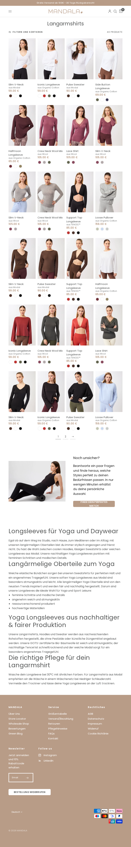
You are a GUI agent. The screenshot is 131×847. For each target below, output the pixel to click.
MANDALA (15, 707)
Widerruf (93, 728)
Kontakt (53, 738)
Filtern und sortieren (28, 32)
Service (53, 707)
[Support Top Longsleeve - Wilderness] (80, 258)
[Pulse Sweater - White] (80, 58)
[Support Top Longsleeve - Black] (80, 192)
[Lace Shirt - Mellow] (80, 125)
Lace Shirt (72, 151)
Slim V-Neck (16, 84)
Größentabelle (57, 714)
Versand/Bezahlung (60, 718)
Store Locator (17, 718)
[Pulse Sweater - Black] (80, 391)
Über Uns (14, 714)
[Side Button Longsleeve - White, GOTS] (109, 58)
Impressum (95, 723)
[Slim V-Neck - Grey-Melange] (22, 192)
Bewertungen (17, 728)
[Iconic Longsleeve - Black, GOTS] (51, 391)
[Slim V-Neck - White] (22, 58)
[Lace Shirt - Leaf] (109, 325)
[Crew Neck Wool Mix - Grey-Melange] (51, 192)
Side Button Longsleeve (102, 86)
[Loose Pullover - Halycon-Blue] (109, 391)
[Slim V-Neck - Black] (22, 391)
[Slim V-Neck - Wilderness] (22, 258)
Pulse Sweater (75, 84)
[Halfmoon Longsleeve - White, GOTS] (109, 258)
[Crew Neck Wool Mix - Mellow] (51, 125)
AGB (90, 714)
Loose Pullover (104, 217)
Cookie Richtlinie (98, 733)
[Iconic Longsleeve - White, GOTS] (51, 58)
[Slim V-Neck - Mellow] (109, 125)
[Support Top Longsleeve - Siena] (80, 325)
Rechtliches (96, 707)
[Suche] (115, 11)
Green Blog (16, 733)
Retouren (54, 723)
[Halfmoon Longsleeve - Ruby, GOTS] (22, 125)
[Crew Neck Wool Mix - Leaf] (51, 325)
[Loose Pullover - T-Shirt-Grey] (109, 192)
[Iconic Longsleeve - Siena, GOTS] (22, 325)
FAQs (51, 733)
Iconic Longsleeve (49, 84)
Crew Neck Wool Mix (50, 151)
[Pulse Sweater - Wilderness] (51, 258)
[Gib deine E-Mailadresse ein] (27, 777)
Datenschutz (96, 718)
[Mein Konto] (109, 11)
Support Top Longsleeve (74, 219)
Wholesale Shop (19, 723)
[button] (10, 95)
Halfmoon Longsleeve (16, 153)
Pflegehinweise (57, 728)
